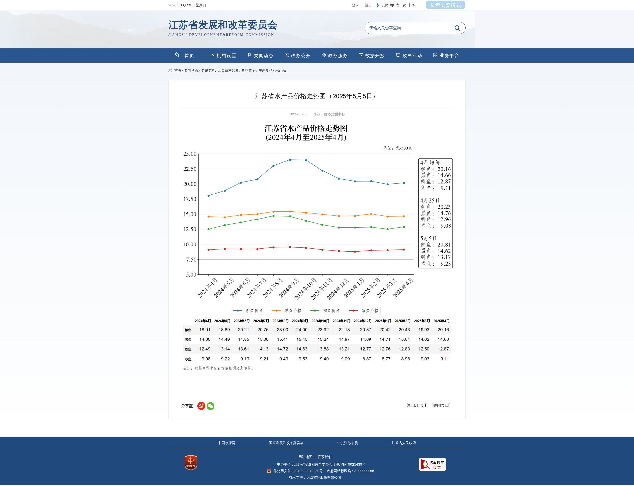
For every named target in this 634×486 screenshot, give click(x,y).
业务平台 (449, 55)
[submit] (457, 28)
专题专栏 (208, 70)
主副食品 (265, 70)
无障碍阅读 (390, 4)
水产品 (280, 70)
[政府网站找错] (432, 463)
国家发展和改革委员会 (286, 442)
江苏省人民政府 (404, 442)
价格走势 (249, 70)
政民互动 (412, 55)
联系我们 (325, 456)
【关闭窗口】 (441, 405)
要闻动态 (264, 55)
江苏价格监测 (228, 70)
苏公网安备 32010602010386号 (298, 470)
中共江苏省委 (347, 442)
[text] (407, 28)
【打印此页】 (416, 405)
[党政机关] (191, 462)
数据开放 (375, 55)
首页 (177, 70)
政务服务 (338, 55)
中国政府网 (226, 442)
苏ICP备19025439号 (350, 464)
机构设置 (227, 55)
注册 (368, 4)
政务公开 (301, 55)
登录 (355, 4)
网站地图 (305, 456)
